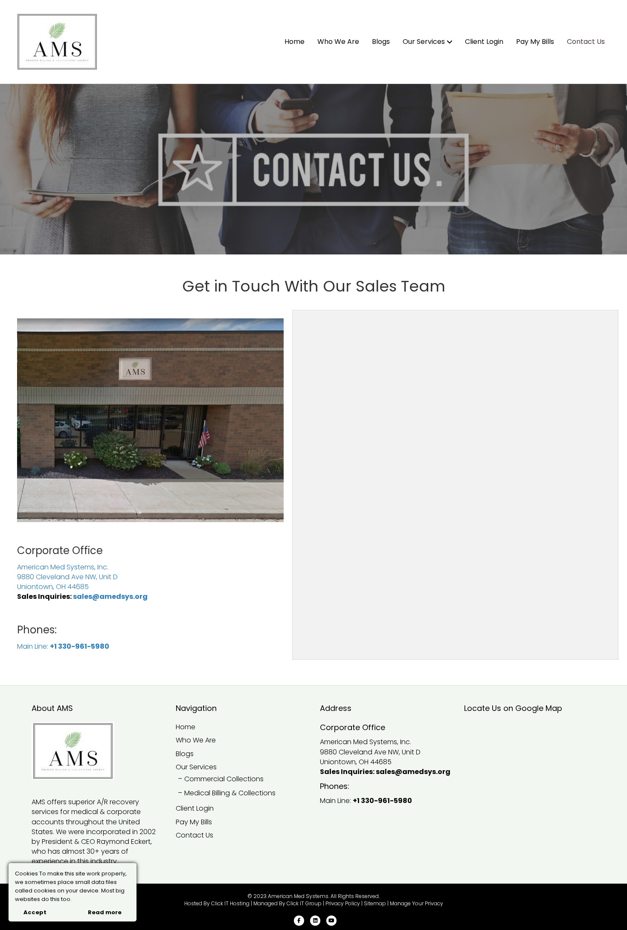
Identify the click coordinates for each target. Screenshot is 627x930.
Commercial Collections (224, 779)
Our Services (424, 41)
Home (294, 41)
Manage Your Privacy (416, 903)
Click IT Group (304, 903)
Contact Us (586, 41)
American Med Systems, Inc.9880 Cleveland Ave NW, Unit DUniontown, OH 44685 (67, 577)
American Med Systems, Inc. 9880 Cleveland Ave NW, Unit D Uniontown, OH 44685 (370, 751)
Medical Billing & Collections (230, 793)
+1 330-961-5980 (79, 646)
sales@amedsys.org (110, 596)
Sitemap (375, 903)
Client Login (484, 41)
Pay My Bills (535, 41)
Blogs (381, 41)
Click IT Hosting (230, 903)
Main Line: (33, 646)
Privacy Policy (342, 903)
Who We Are (338, 41)
